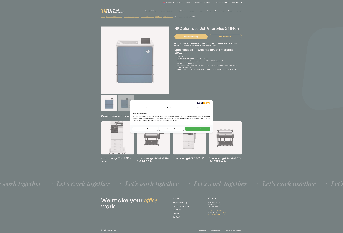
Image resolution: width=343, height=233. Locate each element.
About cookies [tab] (171, 108)
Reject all (145, 129)
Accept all (198, 129)
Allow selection (171, 129)
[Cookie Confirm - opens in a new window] (203, 103)
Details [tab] (199, 108)
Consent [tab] (144, 108)
